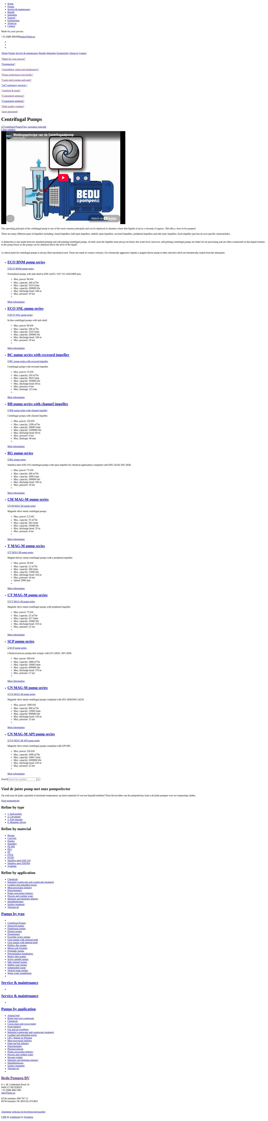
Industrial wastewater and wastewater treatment (30, 882)
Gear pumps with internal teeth (22, 942)
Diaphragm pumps (16, 928)
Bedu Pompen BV (15, 1078)
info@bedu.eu (8, 1093)
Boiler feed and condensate (20, 1018)
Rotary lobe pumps (16, 956)
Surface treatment (16, 904)
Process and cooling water (20, 896)
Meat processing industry (19, 887)
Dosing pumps (14, 931)
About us (11, 23)
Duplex (11, 841)
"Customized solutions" (12, 96)
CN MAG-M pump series (27, 688)
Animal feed (13, 1015)
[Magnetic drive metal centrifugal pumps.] (21, 506)
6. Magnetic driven (16, 822)
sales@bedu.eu (27, 36)
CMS (4, 1117)
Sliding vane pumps (17, 965)
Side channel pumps (17, 962)
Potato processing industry (20, 893)
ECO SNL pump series (25, 308)
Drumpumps (13, 934)
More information (16, 302)
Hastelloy (12, 843)
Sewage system (14, 1057)
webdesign (15, 1117)
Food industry (14, 1026)
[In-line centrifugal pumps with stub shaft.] (20, 315)
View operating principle (34, 127)
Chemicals (12, 879)
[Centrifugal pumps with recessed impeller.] (27, 361)
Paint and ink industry (18, 1043)
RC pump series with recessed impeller (38, 355)
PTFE (10, 855)
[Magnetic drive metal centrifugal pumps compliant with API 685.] (23, 740)
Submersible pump (16, 967)
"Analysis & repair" (11, 90)
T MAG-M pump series (26, 546)
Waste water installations (19, 973)
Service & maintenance (18, 9)
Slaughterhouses (15, 901)
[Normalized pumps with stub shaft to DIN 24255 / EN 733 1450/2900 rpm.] (20, 268)
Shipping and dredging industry (22, 899)
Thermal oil (13, 907)
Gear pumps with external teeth (22, 939)
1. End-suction (14, 814)
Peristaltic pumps (15, 951)
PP (8, 852)
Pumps (10, 6)
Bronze (11, 835)
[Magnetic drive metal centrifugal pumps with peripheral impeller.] (21, 601)
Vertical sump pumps (17, 970)
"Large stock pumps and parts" (16, 80)
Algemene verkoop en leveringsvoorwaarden (23, 1111)
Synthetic (12, 866)
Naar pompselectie (10, 800)
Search (4, 779)
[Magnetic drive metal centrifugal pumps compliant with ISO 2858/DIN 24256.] (21, 694)
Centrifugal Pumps (16, 923)
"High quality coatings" (12, 106)
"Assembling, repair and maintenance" (20, 69)
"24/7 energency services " (14, 85)
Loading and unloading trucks (22, 885)
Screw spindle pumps (17, 959)
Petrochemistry (14, 890)
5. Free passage (14, 819)
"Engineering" (8, 64)
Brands (10, 12)
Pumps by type (13, 914)
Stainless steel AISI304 (18, 863)
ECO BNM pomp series (26, 262)
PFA (9, 849)
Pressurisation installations (20, 953)
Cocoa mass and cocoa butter (21, 1024)
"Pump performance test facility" (17, 74)
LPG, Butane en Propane (19, 1038)
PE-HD (11, 846)
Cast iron (11, 838)
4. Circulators (14, 816)
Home (10, 3)
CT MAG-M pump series (27, 595)
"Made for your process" (13, 59)
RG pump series (20, 453)
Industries (12, 15)
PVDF (10, 857)
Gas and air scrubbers (18, 1029)
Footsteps (28, 1117)
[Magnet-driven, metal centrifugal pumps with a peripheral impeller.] (20, 552)
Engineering (13, 20)
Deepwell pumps (15, 925)
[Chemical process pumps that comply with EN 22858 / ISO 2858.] (17, 648)
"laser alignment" (9, 111)
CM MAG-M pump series (28, 499)
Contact (11, 26)
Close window (8, 129)
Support (11, 17)
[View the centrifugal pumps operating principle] (11, 127)
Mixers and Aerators (17, 948)
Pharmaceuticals (15, 1049)
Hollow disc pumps (17, 945)
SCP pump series (20, 641)
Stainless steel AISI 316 (19, 860)
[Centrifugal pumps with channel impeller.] (27, 410)
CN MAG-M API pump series (31, 734)
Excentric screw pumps (18, 937)
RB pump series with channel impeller (37, 404)
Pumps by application (18, 1009)
